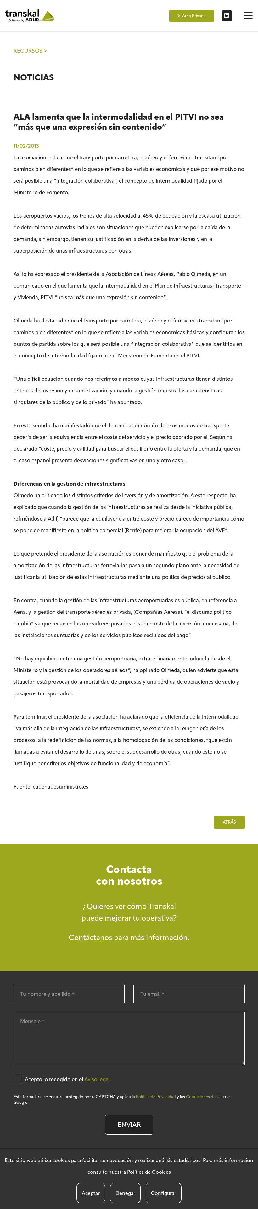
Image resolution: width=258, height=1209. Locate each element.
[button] (248, 15)
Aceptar (91, 1193)
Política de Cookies (149, 1172)
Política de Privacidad (156, 1096)
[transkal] (30, 15)
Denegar (125, 1193)
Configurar (163, 1193)
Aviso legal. (97, 1079)
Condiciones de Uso (205, 1096)
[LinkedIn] (227, 15)
